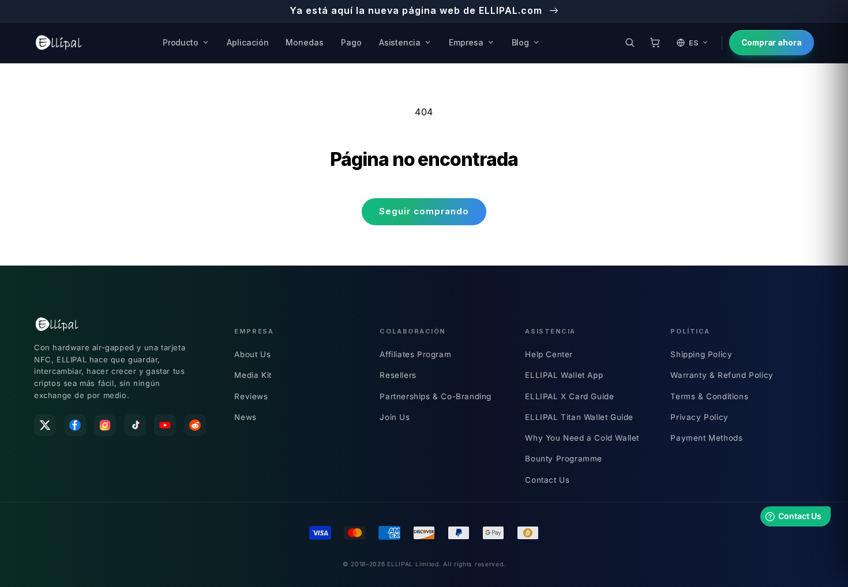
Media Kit (252, 375)
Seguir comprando (424, 211)
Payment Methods (706, 437)
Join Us (395, 417)
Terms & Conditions (709, 396)
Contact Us (547, 479)
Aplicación (247, 42)
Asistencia (400, 42)
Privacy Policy (699, 417)
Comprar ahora (771, 42)
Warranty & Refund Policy (721, 375)
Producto (180, 42)
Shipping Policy (701, 354)
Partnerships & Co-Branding (435, 396)
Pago (351, 42)
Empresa (466, 42)
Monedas (305, 42)
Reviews (251, 396)
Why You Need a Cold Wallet (582, 437)
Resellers (398, 375)
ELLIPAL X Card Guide (569, 396)
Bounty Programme (563, 458)
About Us (252, 354)
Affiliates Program (415, 354)
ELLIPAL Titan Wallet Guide (579, 417)
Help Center (549, 354)
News (245, 417)
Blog (521, 42)
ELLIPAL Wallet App (564, 375)
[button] (630, 43)
